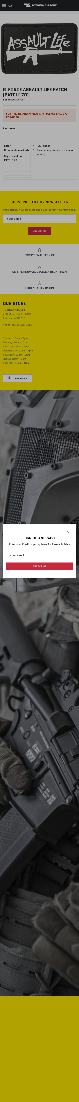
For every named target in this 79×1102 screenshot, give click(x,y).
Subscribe (39, 566)
